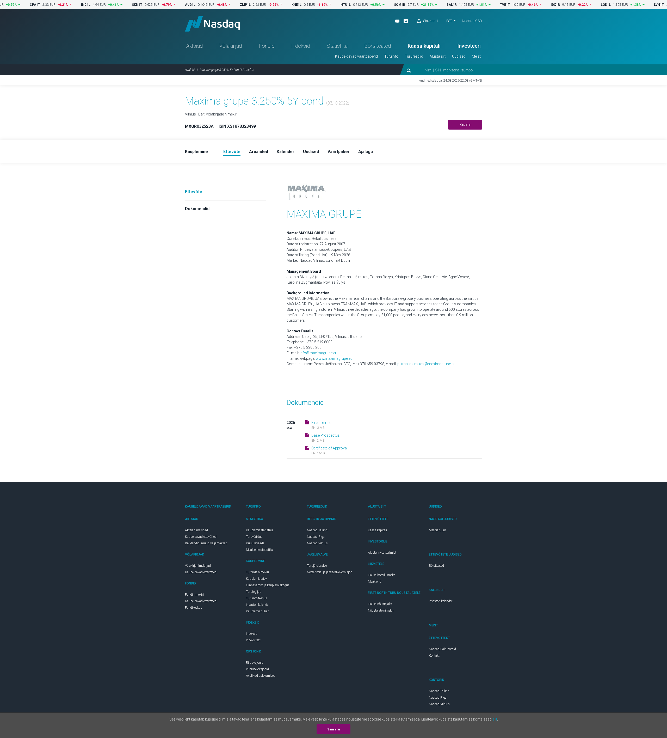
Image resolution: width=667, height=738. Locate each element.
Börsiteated (377, 46)
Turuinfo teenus (256, 598)
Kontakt (434, 655)
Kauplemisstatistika (259, 530)
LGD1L (589, 5)
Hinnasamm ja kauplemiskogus (267, 585)
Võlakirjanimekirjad (198, 566)
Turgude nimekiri (257, 572)
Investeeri (469, 46)
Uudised (458, 56)
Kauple (465, 125)
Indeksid (300, 46)
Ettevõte (193, 191)
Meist (476, 56)
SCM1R (382, 5)
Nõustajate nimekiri (381, 610)
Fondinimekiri (194, 594)
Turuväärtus (254, 537)
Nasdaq (212, 24)
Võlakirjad (230, 46)
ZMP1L (228, 5)
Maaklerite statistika (259, 550)
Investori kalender (257, 605)
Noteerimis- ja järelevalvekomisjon (329, 572)
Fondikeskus (193, 607)
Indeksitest (253, 640)
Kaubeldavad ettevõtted (201, 537)
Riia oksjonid (254, 662)
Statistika (337, 46)
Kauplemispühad (257, 611)
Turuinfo (391, 56)
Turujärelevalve (317, 566)
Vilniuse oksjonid (257, 669)
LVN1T (642, 5)
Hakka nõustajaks (380, 604)
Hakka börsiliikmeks (381, 575)
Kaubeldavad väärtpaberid (356, 56)
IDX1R (538, 5)
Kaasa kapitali (424, 46)
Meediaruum (437, 530)
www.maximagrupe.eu (334, 358)
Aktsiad (194, 46)
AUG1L (173, 5)
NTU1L (329, 5)
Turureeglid (414, 56)
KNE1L (280, 5)
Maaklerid (374, 581)
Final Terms (321, 422)
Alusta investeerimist (382, 552)
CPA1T (18, 5)
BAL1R (435, 5)
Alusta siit (438, 56)
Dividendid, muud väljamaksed (206, 543)
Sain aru (333, 729)
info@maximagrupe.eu (318, 353)
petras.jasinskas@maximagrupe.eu (426, 364)
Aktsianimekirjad (196, 530)
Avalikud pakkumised (260, 676)
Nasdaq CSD (472, 21)
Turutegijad (253, 592)
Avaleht (190, 70)
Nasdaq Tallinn (317, 530)
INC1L (68, 5)
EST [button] (449, 21)
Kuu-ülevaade (255, 543)
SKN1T (120, 5)
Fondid (267, 46)
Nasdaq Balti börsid (442, 649)
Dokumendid (197, 208)
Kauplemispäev (256, 579)
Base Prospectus (325, 435)
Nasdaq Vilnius (317, 543)
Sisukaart (430, 21)
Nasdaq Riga (316, 537)
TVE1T (488, 5)
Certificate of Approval (329, 448)
